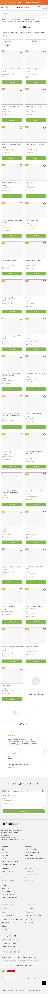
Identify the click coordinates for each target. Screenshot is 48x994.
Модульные (6, 891)
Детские (5, 878)
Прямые (4, 849)
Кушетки (5, 855)
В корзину (12, 82)
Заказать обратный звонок (12, 939)
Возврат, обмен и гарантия (12, 919)
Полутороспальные (32, 852)
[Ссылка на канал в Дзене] (15, 952)
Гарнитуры (5, 888)
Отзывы (4, 929)
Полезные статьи (8, 922)
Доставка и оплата (9, 915)
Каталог (5, 908)
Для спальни (30, 881)
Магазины (29, 912)
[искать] (44, 13)
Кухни (4, 885)
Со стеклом (15, 33)
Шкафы (28, 869)
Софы (4, 858)
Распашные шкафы (32, 875)
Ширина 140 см (39, 33)
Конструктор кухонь (9, 897)
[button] (10, 103)
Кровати (28, 846)
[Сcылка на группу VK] (3, 952)
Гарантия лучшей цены (34, 915)
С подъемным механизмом (35, 858)
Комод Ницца (12, 767)
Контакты (28, 919)
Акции (4, 912)
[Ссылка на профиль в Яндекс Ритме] (18, 952)
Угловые (5, 852)
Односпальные (31, 849)
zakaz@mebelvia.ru (9, 943)
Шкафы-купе (29, 872)
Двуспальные (30, 855)
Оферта (4, 926)
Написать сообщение (24, 965)
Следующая (35, 712)
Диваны (5, 846)
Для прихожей (30, 878)
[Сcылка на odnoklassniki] (7, 952)
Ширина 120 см (26, 33)
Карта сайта (29, 922)
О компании (29, 908)
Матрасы (5, 869)
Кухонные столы (8, 894)
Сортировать (7, 41)
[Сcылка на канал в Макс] (11, 952)
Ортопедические (8, 864)
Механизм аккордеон (10, 861)
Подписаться (44, 983)
